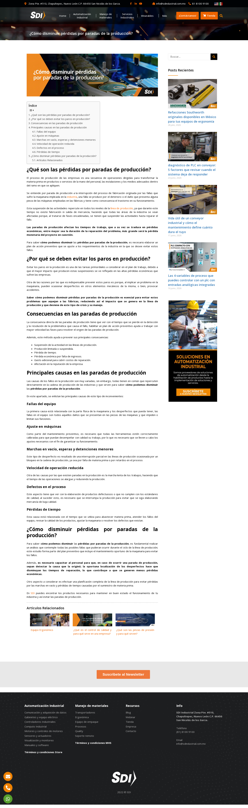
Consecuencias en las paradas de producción (57, 123)
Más (164, 15)
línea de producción (122, 208)
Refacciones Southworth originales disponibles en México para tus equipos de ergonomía (192, 116)
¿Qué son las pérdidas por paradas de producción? (60, 115)
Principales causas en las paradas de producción (59, 127)
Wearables (147, 15)
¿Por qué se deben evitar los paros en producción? (60, 119)
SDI (33, 593)
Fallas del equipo (46, 131)
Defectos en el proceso (50, 147)
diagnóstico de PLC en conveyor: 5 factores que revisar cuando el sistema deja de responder (192, 169)
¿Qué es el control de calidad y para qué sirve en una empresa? (92, 631)
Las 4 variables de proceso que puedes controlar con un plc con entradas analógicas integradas (191, 280)
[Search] (214, 57)
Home (62, 15)
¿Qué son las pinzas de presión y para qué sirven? (135, 631)
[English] (216, 3)
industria (72, 196)
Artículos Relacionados (50, 160)
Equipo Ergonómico (42, 630)
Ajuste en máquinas (48, 135)
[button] (221, 16)
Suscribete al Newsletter (123, 674)
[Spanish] (221, 3)
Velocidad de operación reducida (55, 143)
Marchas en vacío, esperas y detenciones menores (66, 139)
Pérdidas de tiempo (48, 151)
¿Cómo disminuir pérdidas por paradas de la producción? (64, 156)
